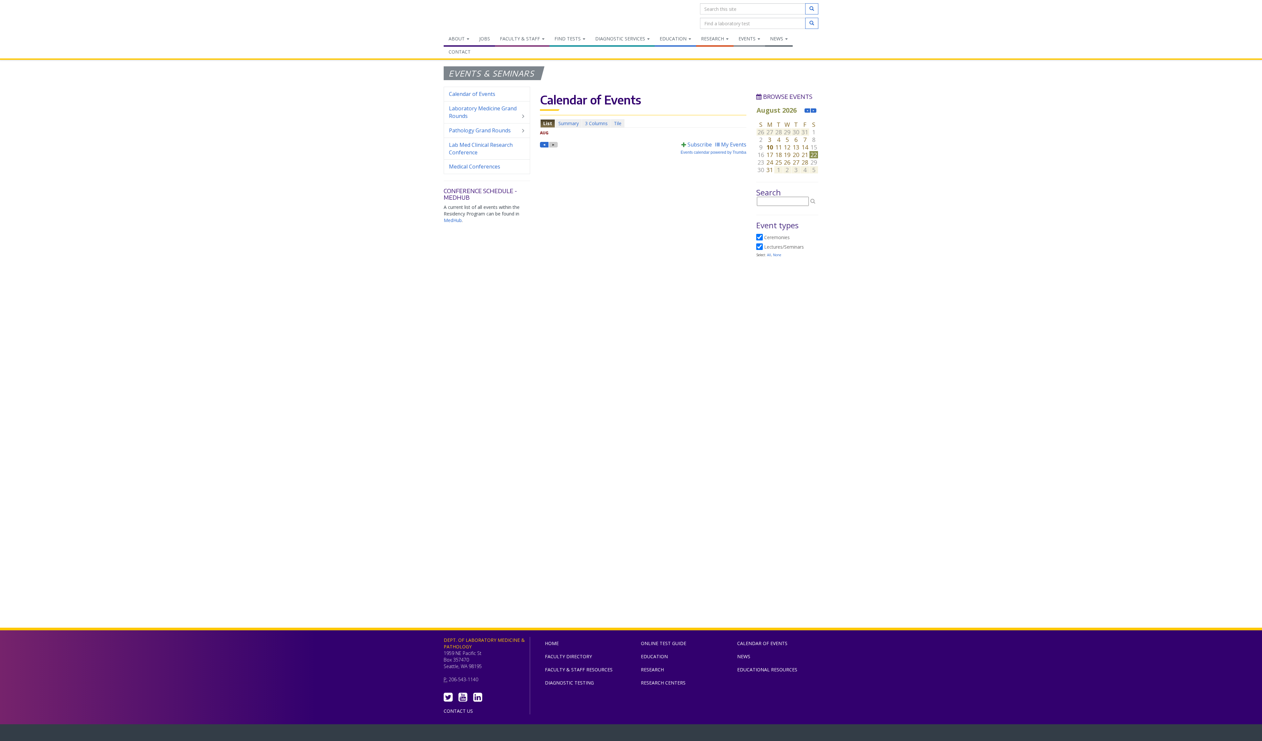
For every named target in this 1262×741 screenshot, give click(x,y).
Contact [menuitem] (460, 52)
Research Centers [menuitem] (663, 683)
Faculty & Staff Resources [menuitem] (579, 669)
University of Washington (659, 734)
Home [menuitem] (552, 643)
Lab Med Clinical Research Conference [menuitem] (481, 148)
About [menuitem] (457, 38)
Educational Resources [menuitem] (767, 669)
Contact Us (458, 711)
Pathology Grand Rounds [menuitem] (480, 130)
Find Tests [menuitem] (568, 38)
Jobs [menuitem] (484, 38)
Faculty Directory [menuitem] (568, 656)
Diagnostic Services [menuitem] (620, 38)
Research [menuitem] (713, 38)
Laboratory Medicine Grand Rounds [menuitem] (483, 112)
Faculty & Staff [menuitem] (520, 38)
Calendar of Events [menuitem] (472, 94)
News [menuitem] (777, 38)
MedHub (453, 220)
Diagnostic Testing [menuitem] (569, 683)
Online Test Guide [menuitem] (663, 643)
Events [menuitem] (747, 38)
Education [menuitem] (674, 38)
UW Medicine (576, 734)
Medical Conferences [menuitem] (474, 166)
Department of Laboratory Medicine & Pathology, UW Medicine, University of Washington (477, 16)
